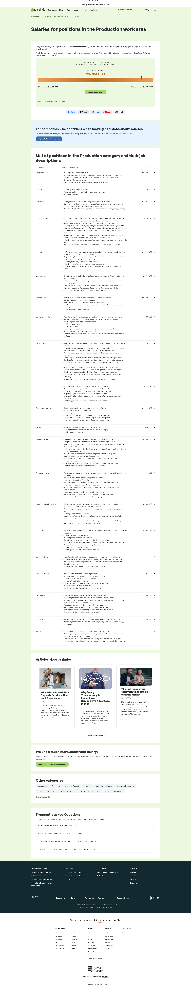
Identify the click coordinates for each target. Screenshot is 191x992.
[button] (155, 10)
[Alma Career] (95, 969)
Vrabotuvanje (109, 939)
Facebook (133, 876)
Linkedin (133, 879)
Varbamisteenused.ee (95, 958)
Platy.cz (74, 945)
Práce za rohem (59, 948)
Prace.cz (57, 942)
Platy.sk (74, 948)
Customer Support (72, 786)
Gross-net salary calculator (41, 879)
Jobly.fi (124, 933)
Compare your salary (95, 92)
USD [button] (137, 10)
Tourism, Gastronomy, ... (114, 791)
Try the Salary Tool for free (49, 139)
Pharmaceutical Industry (47, 791)
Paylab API (100, 876)
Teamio (74, 936)
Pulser (107, 948)
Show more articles (95, 736)
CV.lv (90, 936)
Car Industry (42, 786)
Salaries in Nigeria (55, 16)
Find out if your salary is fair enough (52, 764)
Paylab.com (75, 952)
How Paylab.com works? (73, 876)
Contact (133, 872)
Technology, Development (90, 791)
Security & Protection (68, 791)
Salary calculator (73, 10)
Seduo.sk (74, 942)
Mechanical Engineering (125, 786)
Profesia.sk (58, 936)
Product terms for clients (73, 872)
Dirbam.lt (91, 942)
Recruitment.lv (92, 955)
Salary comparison (89, 10)
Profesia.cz (58, 939)
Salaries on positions (56, 10)
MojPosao (108, 933)
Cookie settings (123, 898)
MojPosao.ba (109, 936)
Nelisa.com (58, 955)
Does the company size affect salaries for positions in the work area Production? (67, 841)
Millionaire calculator (39, 876)
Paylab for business (124, 10)
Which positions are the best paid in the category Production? (60, 833)
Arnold (74, 933)
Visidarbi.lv (91, 945)
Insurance (87, 786)
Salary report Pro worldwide (107, 872)
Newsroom (134, 883)
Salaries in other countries (41, 872)
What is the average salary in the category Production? (57, 825)
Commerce (56, 786)
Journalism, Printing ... (104, 786)
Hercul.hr (108, 942)
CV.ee (90, 939)
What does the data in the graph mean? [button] (52, 101)
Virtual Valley (109, 945)
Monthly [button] (146, 10)
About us (67, 879)
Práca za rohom (59, 945)
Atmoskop (58, 952)
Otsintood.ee (92, 948)
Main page (35, 16)
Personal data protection (94, 898)
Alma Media (103, 907)
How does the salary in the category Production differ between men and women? (67, 849)
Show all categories (43, 797)
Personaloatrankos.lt (94, 952)
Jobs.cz (57, 933)
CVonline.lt (91, 933)
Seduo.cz (74, 939)
